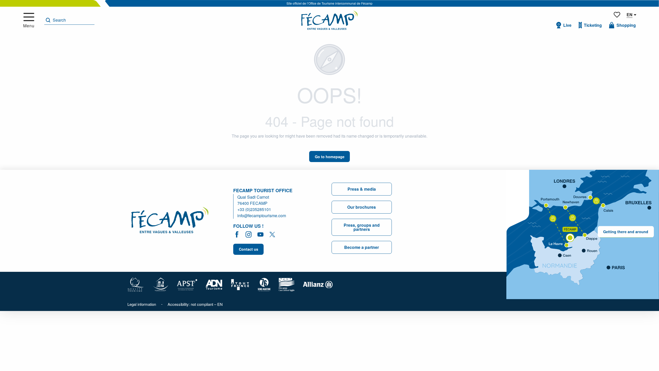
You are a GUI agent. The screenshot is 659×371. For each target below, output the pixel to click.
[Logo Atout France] (240, 284)
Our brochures (361, 207)
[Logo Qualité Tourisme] (135, 284)
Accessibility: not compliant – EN (195, 304)
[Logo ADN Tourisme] (214, 284)
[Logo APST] (187, 284)
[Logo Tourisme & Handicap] (160, 284)
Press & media (362, 189)
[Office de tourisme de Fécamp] (170, 221)
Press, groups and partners (362, 227)
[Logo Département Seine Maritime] (264, 284)
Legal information (141, 304)
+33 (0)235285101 (254, 209)
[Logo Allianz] (318, 284)
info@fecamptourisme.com (261, 215)
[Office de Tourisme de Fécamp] (329, 20)
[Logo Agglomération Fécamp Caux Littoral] (287, 284)
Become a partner (361, 247)
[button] (69, 20)
